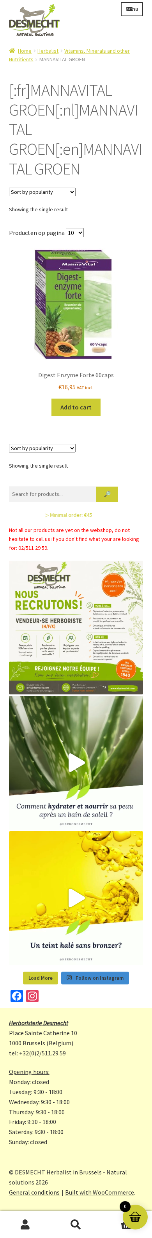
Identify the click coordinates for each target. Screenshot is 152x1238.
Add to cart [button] (76, 407)
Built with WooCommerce (99, 1192)
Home (25, 50)
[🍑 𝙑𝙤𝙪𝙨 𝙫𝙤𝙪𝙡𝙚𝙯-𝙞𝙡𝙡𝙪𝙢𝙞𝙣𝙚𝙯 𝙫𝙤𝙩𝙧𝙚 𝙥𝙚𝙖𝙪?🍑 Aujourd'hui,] (76, 898)
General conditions (34, 1192)
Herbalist (47, 50)
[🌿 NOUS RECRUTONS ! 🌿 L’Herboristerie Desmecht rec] (76, 627)
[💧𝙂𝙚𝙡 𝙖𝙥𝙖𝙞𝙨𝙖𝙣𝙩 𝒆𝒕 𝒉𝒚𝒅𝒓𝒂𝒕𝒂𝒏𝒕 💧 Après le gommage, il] (76, 763)
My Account (25, 1225)
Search (76, 1225)
